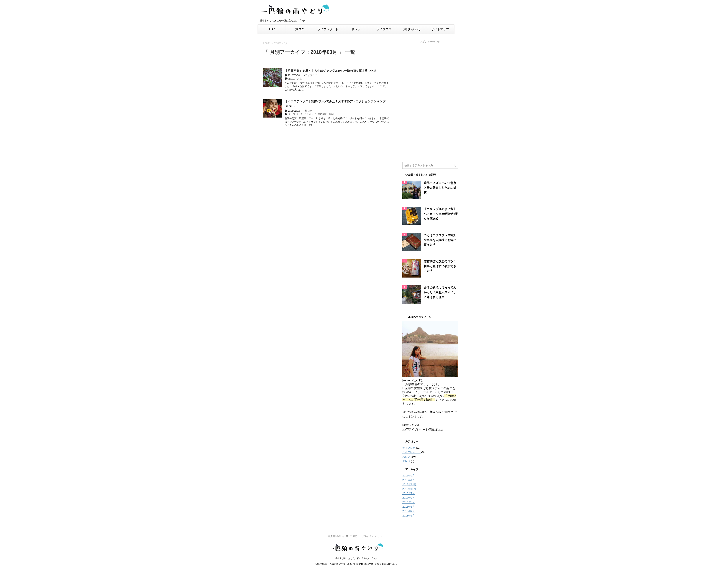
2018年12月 (409, 484)
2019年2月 (408, 475)
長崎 (331, 114)
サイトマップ (440, 29)
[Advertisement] (430, 100)
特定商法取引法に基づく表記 (342, 536)
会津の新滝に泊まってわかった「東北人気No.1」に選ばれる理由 (440, 292)
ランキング (310, 114)
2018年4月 (408, 502)
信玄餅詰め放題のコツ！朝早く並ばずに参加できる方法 (440, 266)
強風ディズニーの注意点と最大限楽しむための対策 (440, 187)
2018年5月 (408, 497)
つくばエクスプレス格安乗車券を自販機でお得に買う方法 (440, 240)
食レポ (356, 29)
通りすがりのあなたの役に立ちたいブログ (356, 558)
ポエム (292, 78)
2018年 (277, 43)
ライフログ (384, 29)
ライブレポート (327, 29)
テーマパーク (295, 114)
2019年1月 (408, 479)
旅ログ (299, 29)
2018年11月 (409, 488)
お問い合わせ (412, 29)
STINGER (391, 564)
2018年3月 (408, 506)
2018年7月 (408, 493)
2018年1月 (408, 515)
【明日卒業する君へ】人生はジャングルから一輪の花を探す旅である (331, 70)
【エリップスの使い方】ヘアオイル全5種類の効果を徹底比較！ (441, 213)
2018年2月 (408, 511)
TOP (272, 29)
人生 (299, 78)
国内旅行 (322, 114)
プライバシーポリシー (373, 536)
